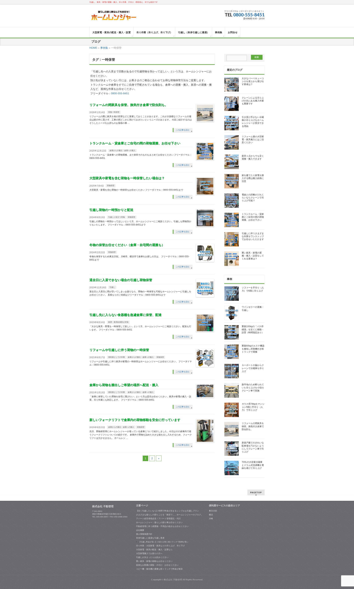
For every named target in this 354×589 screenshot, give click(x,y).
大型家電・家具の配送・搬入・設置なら (154, 549)
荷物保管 (110, 186)
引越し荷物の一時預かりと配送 (111, 210)
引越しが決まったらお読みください (152, 557)
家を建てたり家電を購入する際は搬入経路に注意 (253, 178)
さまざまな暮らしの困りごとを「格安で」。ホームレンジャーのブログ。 (169, 515)
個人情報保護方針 (144, 534)
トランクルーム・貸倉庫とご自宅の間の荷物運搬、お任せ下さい (134, 143)
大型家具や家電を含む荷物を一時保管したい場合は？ (127, 178)
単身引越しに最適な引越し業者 (150, 538)
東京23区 (213, 511)
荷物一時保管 (113, 112)
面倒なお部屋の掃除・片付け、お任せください (157, 565)
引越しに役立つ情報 (116, 217)
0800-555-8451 (249, 14)
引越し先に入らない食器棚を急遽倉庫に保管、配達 (125, 315)
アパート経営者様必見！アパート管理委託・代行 (158, 518)
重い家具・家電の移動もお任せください (154, 561)
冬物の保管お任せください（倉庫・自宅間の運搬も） (127, 245)
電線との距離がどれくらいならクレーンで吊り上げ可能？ (253, 197)
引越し (112, 287)
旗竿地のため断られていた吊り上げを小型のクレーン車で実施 (253, 387)
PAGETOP (256, 492)
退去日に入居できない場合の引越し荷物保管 (120, 280)
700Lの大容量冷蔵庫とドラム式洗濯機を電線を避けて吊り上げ (253, 465)
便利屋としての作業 (116, 357)
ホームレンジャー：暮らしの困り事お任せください (159, 522)
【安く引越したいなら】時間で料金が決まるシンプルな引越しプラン (167, 511)
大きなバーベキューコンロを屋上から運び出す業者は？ (253, 81)
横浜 (211, 515)
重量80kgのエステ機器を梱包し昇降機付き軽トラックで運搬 (253, 349)
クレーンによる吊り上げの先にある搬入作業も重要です (253, 101)
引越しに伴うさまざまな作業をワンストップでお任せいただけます (253, 236)
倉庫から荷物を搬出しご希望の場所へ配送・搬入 (123, 385)
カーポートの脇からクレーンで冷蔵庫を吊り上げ (253, 368)
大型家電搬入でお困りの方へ (149, 553)
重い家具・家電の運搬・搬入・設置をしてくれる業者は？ (253, 256)
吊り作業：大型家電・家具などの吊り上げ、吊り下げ (160, 546)
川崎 (211, 518)
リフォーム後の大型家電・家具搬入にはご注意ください (253, 139)
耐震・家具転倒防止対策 (118, 322)
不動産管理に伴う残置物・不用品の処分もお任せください (162, 526)
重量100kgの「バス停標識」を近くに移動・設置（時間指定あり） (253, 329)
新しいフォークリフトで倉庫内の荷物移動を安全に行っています (134, 420)
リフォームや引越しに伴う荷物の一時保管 (119, 350)
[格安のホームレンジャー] (113, 17)
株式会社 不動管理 (173, 579)
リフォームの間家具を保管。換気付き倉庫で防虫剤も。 (128, 105)
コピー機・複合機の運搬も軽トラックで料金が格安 (159, 569)
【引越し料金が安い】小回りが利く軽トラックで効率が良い (163, 542)
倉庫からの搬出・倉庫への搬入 (122, 150)
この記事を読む (183, 130)
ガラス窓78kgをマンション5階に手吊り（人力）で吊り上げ (253, 407)
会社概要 (140, 530)
